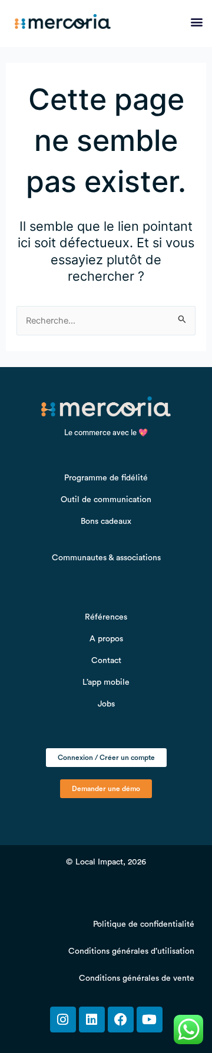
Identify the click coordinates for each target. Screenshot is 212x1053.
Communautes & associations (106, 558)
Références (106, 617)
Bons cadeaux (106, 521)
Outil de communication (106, 500)
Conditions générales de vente (136, 978)
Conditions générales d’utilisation (131, 951)
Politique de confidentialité (143, 924)
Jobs (106, 704)
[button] (196, 22)
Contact (106, 661)
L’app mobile (106, 682)
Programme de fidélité (106, 478)
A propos (106, 639)
